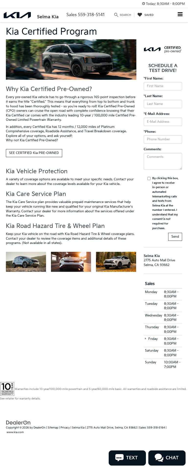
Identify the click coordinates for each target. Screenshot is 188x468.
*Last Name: (153, 96)
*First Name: (153, 79)
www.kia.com (15, 432)
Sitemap (53, 427)
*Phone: (150, 132)
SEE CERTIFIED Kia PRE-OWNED (34, 153)
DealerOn (40, 427)
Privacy (65, 427)
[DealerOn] (18, 423)
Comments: (152, 149)
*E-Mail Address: (157, 114)
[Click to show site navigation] (180, 14)
